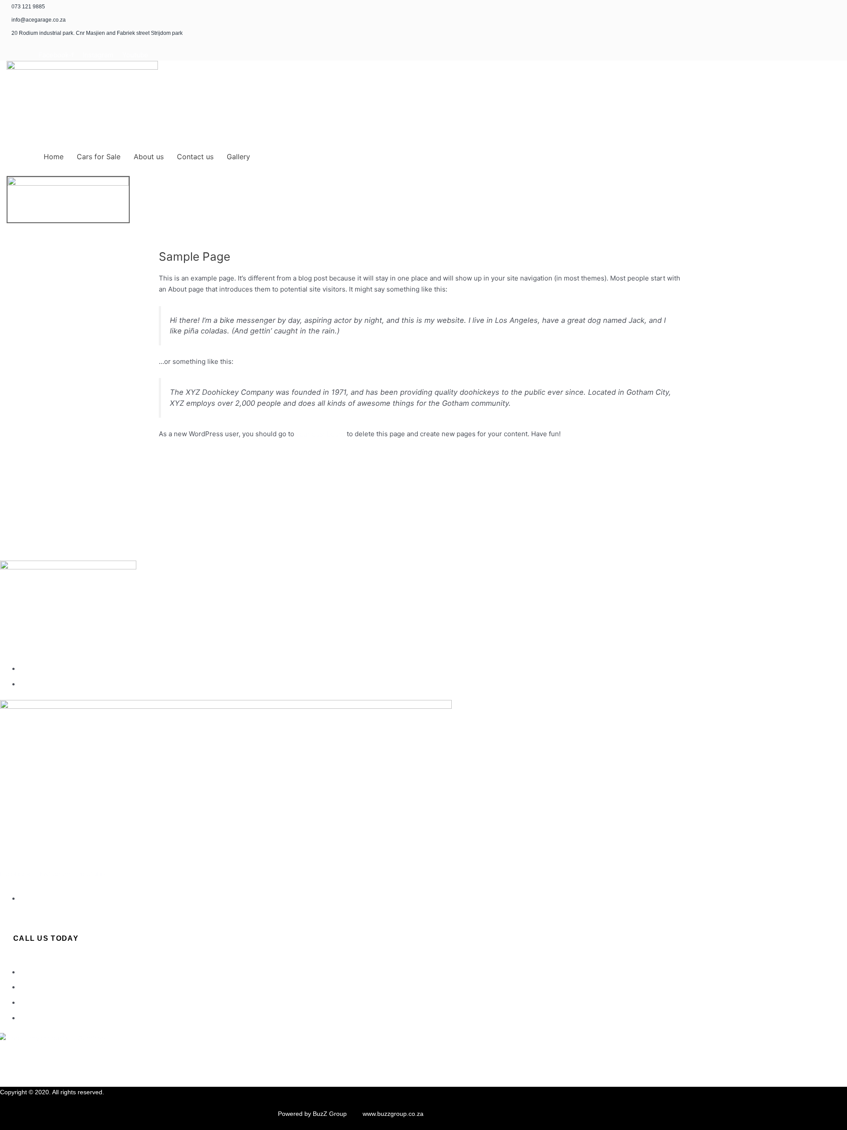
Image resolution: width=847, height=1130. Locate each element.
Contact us (195, 156)
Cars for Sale (98, 156)
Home (54, 156)
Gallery (238, 156)
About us (149, 156)
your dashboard (320, 434)
